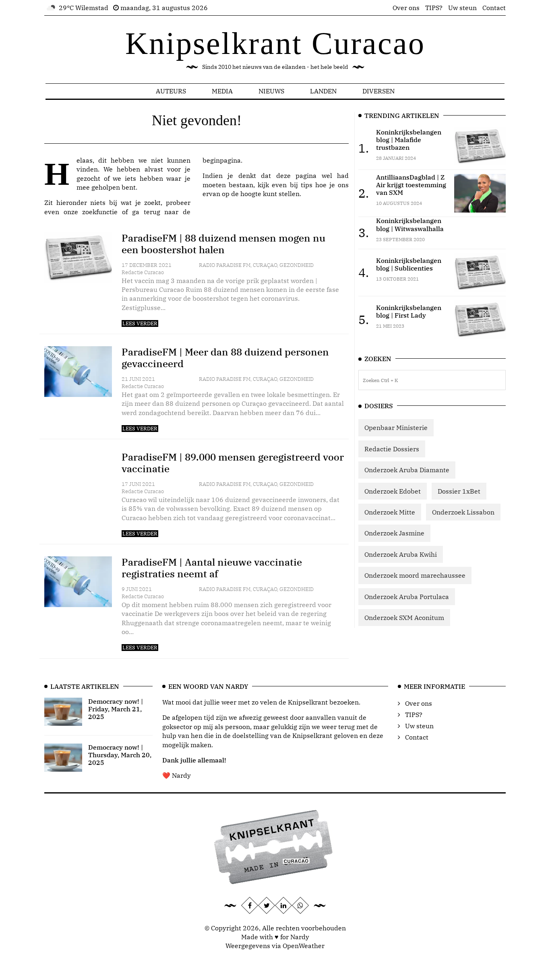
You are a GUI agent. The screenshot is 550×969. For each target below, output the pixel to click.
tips (306, 185)
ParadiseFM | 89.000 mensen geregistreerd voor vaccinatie (233, 462)
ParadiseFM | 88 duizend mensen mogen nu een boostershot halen (223, 243)
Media (222, 91)
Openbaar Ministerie (396, 428)
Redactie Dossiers (391, 449)
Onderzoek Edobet (392, 491)
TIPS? (433, 8)
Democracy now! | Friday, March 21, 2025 (115, 709)
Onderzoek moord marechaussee (414, 575)
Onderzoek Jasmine (394, 533)
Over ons (406, 8)
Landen (323, 91)
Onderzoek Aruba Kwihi (400, 554)
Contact (494, 8)
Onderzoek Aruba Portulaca (406, 597)
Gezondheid (296, 265)
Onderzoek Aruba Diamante (406, 470)
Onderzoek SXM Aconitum (404, 618)
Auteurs (171, 91)
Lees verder (139, 323)
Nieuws (271, 91)
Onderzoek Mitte (389, 512)
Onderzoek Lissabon (463, 512)
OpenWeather (304, 946)
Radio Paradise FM (224, 265)
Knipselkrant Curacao (275, 43)
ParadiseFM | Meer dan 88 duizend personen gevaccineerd (225, 357)
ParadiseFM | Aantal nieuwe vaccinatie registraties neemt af (212, 568)
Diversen (378, 91)
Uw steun (462, 8)
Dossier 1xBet (459, 491)
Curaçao (265, 265)
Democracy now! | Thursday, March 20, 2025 (119, 755)
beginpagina (222, 160)
